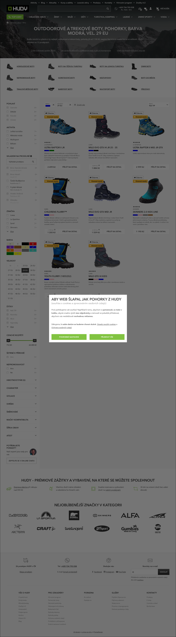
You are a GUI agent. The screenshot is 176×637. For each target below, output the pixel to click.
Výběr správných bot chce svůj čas (131, 50)
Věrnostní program (124, 3)
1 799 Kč (50, 230)
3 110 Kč (94, 294)
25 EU (25, 265)
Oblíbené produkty (145, 9)
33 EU (25, 275)
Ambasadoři (23, 609)
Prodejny (97, 3)
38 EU (32, 279)
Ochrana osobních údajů (61, 327)
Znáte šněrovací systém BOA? (43, 50)
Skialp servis (116, 603)
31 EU (10, 275)
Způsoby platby (53, 615)
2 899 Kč (94, 166)
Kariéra (21, 615)
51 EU (10, 298)
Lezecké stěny (83, 3)
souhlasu (140, 580)
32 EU (17, 275)
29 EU (25, 270)
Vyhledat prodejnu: (16, 162)
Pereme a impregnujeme (120, 606)
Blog (43, 3)
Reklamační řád (53, 609)
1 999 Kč (50, 294)
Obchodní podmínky (54, 603)
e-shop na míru (87, 632)
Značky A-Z (140, 3)
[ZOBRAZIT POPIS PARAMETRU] (31, 156)
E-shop (149, 600)
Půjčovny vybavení (118, 600)
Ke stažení (87, 597)
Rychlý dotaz (151, 606)
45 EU (25, 289)
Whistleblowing (24, 603)
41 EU (25, 284)
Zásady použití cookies (106, 324)
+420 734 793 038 (69, 566)
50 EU (32, 293)
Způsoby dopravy (54, 612)
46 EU (32, 289)
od (8, 340)
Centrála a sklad (152, 603)
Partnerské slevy (53, 600)
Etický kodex (23, 600)
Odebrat (53, 104)
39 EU (10, 284)
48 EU (17, 293)
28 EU (17, 270)
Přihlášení (150, 9)
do (35, 340)
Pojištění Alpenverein (119, 597)
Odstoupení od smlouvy (56, 606)
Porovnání (139, 9)
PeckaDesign (98, 632)
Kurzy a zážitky (67, 3)
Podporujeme (23, 612)
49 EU (25, 293)
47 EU (10, 293)
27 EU (10, 270)
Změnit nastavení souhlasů (57, 624)
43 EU (10, 289)
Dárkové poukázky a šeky (120, 609)
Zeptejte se (87, 600)
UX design (76, 632)
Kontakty (108, 3)
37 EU (25, 279)
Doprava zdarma (21, 487)
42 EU (32, 284)
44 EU (17, 289)
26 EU (32, 265)
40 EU (17, 284)
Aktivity (34, 3)
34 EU (32, 275)
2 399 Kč (94, 230)
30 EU (32, 270)
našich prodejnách (113, 490)
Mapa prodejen (26, 572)
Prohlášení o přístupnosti (56, 621)
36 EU (17, 279)
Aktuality (53, 3)
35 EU (10, 279)
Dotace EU (22, 618)
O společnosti (23, 597)
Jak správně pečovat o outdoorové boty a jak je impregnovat (86, 50)
